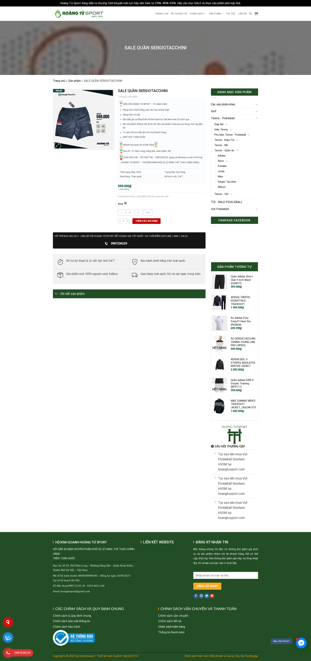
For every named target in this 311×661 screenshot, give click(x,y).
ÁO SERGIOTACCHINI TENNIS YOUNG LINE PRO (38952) (243, 342)
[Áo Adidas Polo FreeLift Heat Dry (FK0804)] (219, 323)
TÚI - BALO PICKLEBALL (226, 202)
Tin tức (231, 13)
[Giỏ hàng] (256, 14)
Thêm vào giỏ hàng (146, 221)
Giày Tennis (221, 129)
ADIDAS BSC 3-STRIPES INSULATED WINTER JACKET (243, 363)
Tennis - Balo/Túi (224, 140)
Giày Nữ (219, 124)
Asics (221, 160)
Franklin (222, 166)
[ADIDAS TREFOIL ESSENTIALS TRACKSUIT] (219, 302)
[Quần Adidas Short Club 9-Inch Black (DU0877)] (219, 282)
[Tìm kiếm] (250, 13)
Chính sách (197, 13)
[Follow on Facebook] (195, 596)
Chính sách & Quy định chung (72, 615)
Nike (220, 176)
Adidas (222, 155)
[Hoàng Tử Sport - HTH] (78, 13)
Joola (221, 171)
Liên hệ (242, 13)
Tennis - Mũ (221, 145)
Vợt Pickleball (220, 209)
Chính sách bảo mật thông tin (71, 621)
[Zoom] (57, 145)
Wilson (222, 187)
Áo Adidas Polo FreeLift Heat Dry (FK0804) (241, 321)
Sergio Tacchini (227, 181)
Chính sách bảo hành (66, 626)
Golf (213, 111)
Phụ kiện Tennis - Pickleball (230, 134)
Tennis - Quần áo (224, 150)
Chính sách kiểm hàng (171, 626)
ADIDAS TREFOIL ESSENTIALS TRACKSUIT (240, 300)
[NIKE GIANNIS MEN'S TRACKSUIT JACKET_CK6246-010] (219, 406)
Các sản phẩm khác (223, 104)
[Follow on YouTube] (212, 596)
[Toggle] (56, 294)
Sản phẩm (215, 13)
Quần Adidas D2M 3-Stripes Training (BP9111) (242, 383)
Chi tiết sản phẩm (72, 294)
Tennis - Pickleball (223, 118)
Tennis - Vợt (221, 194)
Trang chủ (161, 13)
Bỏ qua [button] (246, 3)
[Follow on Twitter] (206, 596)
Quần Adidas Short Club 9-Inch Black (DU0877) (242, 280)
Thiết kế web (104, 656)
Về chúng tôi (179, 13)
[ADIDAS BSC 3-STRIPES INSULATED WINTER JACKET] (219, 365)
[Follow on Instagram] (201, 596)
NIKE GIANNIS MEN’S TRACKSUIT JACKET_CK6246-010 (243, 404)
